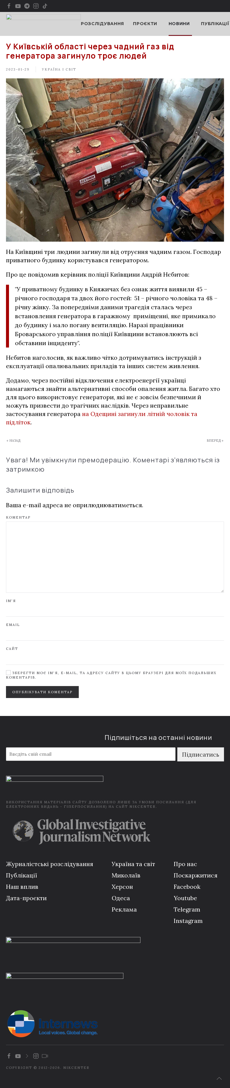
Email (13, 625)
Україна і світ (59, 69)
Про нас (185, 864)
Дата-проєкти (26, 898)
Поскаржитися (195, 875)
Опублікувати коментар (42, 692)
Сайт (12, 649)
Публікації (215, 23)
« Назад (13, 440)
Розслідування (102, 23)
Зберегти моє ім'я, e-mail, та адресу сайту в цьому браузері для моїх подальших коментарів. (111, 675)
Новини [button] (179, 23)
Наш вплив (22, 886)
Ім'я (11, 601)
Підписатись (200, 754)
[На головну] (43, 24)
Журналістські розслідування (49, 864)
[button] (219, 1078)
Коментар (18, 517)
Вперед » (215, 440)
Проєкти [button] (145, 23)
